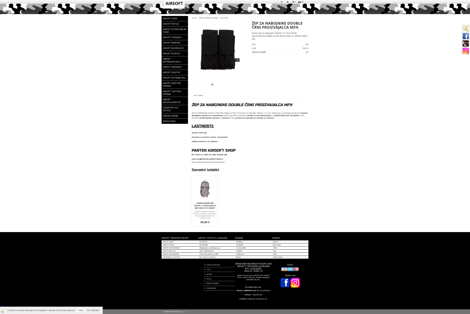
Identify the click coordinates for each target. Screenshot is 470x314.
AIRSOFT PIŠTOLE (169, 245)
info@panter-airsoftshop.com (210, 248)
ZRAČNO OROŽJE (212, 283)
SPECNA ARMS (277, 257)
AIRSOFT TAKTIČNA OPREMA (208, 18)
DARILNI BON (211, 288)
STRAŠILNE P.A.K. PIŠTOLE (171, 257)
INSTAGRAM (204, 245)
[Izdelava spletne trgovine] (183, 312)
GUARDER (239, 245)
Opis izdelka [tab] (198, 95)
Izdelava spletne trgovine (172, 312)
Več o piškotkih (93, 310)
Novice (209, 279)
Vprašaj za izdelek (259, 52)
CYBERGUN (240, 254)
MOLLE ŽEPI (224, 18)
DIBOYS (275, 242)
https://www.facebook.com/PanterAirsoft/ (208, 162)
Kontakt (209, 274)
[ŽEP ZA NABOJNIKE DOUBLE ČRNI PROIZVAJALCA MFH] (220, 49)
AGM (274, 254)
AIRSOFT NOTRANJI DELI (171, 254)
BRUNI (238, 257)
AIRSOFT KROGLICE (169, 251)
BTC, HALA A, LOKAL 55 (208, 257)
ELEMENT (239, 251)
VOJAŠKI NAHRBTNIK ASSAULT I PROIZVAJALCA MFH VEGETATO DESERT (205, 205)
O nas (209, 269)
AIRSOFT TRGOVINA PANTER (175, 238)
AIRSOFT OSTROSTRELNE (171, 248)
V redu (80, 310)
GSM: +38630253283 (207, 251)
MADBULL (239, 242)
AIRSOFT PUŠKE (168, 242)
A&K (274, 251)
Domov (194, 18)
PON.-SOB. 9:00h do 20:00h (209, 254)
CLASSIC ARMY (241, 248)
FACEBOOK (204, 242)
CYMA (275, 248)
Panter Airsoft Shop (213, 265)
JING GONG (277, 245)
